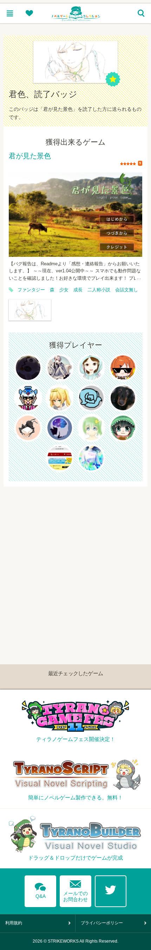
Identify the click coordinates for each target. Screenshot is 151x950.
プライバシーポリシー (102, 922)
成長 (78, 289)
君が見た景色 (30, 156)
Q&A (40, 889)
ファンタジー (31, 289)
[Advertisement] (75, 562)
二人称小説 (98, 289)
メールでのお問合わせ (75, 889)
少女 (63, 289)
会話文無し (126, 289)
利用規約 (13, 922)
